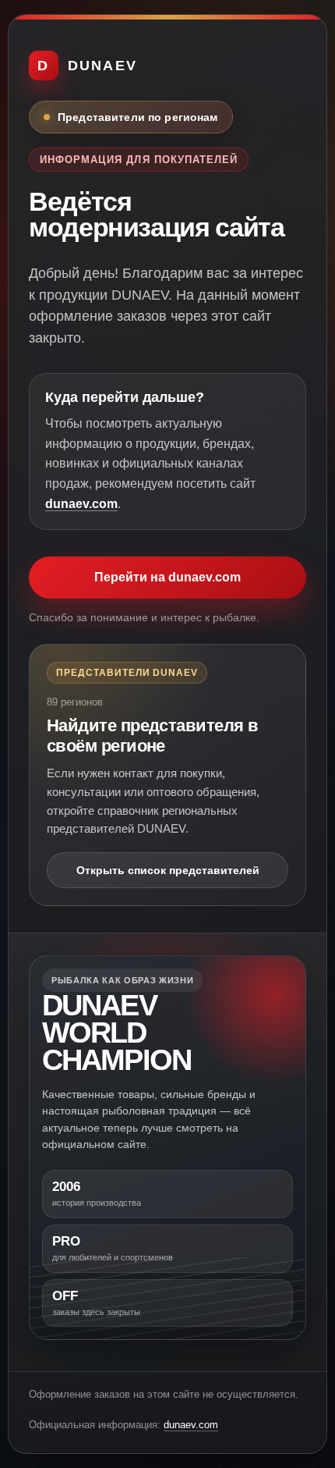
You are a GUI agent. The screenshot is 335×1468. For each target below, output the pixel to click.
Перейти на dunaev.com (167, 577)
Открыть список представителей (167, 870)
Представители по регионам (138, 117)
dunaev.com (81, 503)
